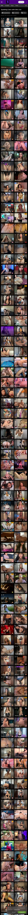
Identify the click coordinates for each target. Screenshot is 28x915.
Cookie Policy (17, 909)
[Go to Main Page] (8, 2)
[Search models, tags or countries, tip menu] (26, 5)
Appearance (7, 12)
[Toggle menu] (1, 2)
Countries (16, 12)
